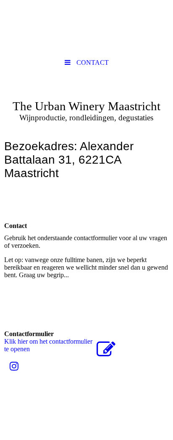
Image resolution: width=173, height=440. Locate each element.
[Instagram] (13, 366)
